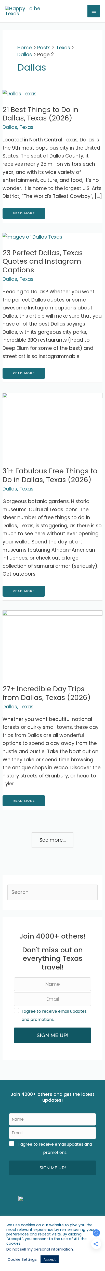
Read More (23, 215)
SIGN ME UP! (52, 1035)
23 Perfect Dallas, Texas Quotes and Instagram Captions (43, 261)
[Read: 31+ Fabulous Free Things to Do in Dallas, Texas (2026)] (52, 425)
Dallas (10, 127)
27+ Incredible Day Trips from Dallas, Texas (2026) (47, 693)
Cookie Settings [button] (22, 1259)
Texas (26, 127)
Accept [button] (50, 1259)
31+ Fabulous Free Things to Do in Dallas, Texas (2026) (50, 475)
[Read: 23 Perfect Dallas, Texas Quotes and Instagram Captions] (32, 236)
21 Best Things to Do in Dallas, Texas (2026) (40, 114)
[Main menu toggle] (93, 11)
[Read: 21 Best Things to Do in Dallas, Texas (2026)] (19, 93)
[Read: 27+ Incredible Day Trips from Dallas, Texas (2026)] (52, 643)
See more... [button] (53, 840)
